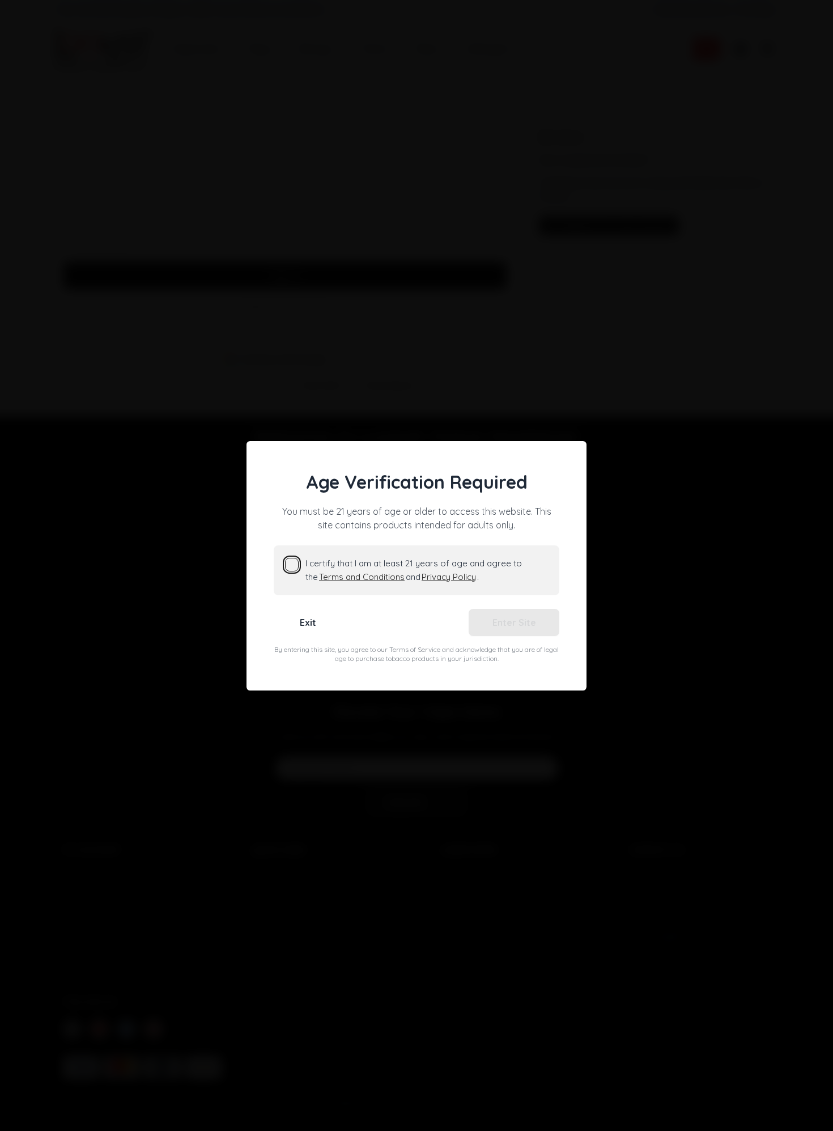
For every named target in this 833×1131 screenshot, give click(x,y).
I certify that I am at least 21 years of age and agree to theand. (413, 570)
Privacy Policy (449, 576)
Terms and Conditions (362, 576)
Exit (308, 622)
